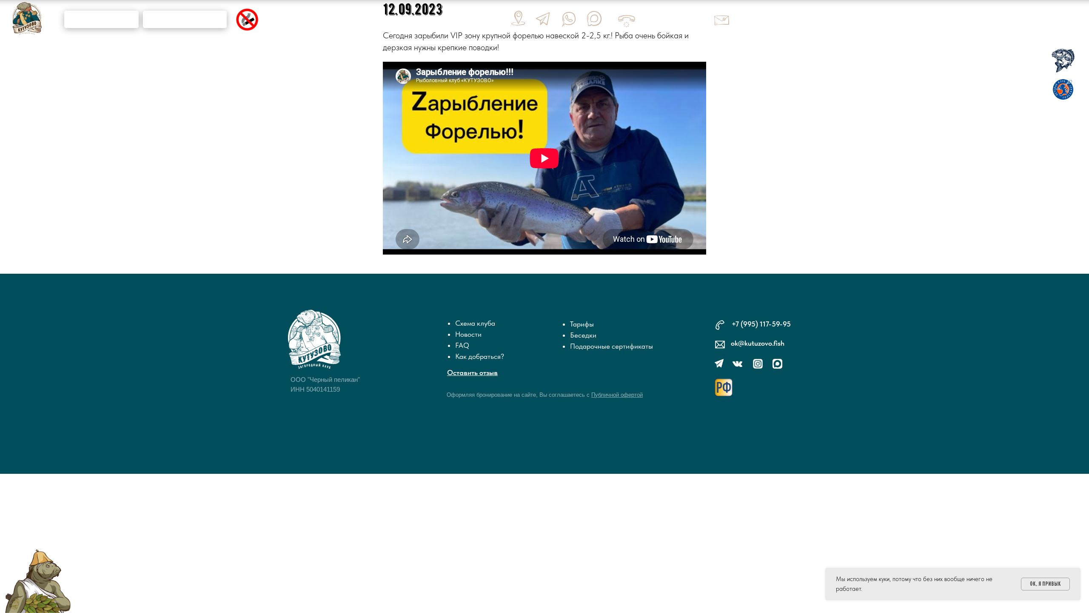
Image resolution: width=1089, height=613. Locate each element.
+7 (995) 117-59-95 (761, 324)
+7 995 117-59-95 (671, 20)
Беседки (583, 335)
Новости (468, 334)
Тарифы (582, 324)
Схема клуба (475, 323)
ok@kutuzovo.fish (766, 19)
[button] (617, 395)
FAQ (462, 345)
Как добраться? (479, 356)
